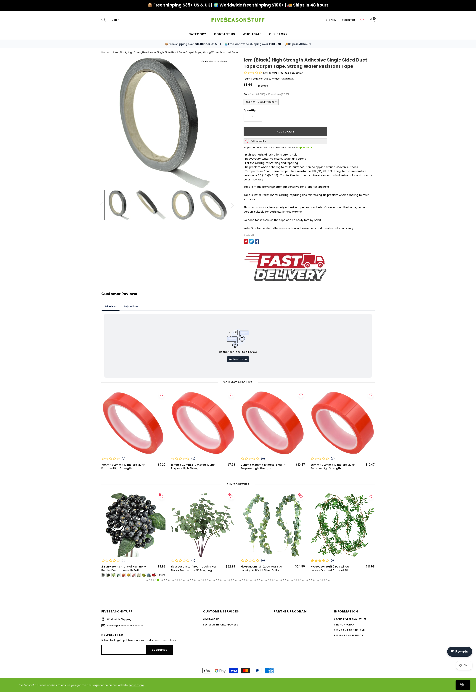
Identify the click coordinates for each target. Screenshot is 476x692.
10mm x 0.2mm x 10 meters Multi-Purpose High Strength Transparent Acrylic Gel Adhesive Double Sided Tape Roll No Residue (125, 466)
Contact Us (211, 619)
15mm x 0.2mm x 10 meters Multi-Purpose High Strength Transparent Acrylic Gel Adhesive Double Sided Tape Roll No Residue (194, 466)
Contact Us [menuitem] (224, 34)
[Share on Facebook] (257, 241)
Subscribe (159, 650)
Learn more (136, 685)
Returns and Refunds (348, 635)
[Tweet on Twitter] (251, 241)
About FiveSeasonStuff (350, 619)
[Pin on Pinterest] (246, 241)
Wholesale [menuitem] (252, 34)
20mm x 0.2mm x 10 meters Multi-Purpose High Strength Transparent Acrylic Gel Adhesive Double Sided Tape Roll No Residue (264, 466)
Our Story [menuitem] (278, 34)
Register (348, 20)
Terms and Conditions (349, 630)
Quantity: (250, 110)
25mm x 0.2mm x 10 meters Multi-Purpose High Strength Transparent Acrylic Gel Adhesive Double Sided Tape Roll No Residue (334, 466)
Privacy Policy (344, 624)
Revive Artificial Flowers (220, 624)
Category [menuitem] (197, 34)
